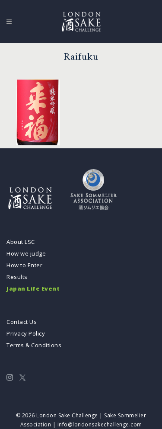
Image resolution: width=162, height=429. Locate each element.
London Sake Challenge (67, 415)
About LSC (20, 242)
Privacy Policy (25, 333)
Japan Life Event (33, 288)
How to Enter (24, 265)
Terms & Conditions (33, 345)
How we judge (26, 253)
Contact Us (21, 322)
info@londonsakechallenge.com (99, 424)
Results (17, 277)
